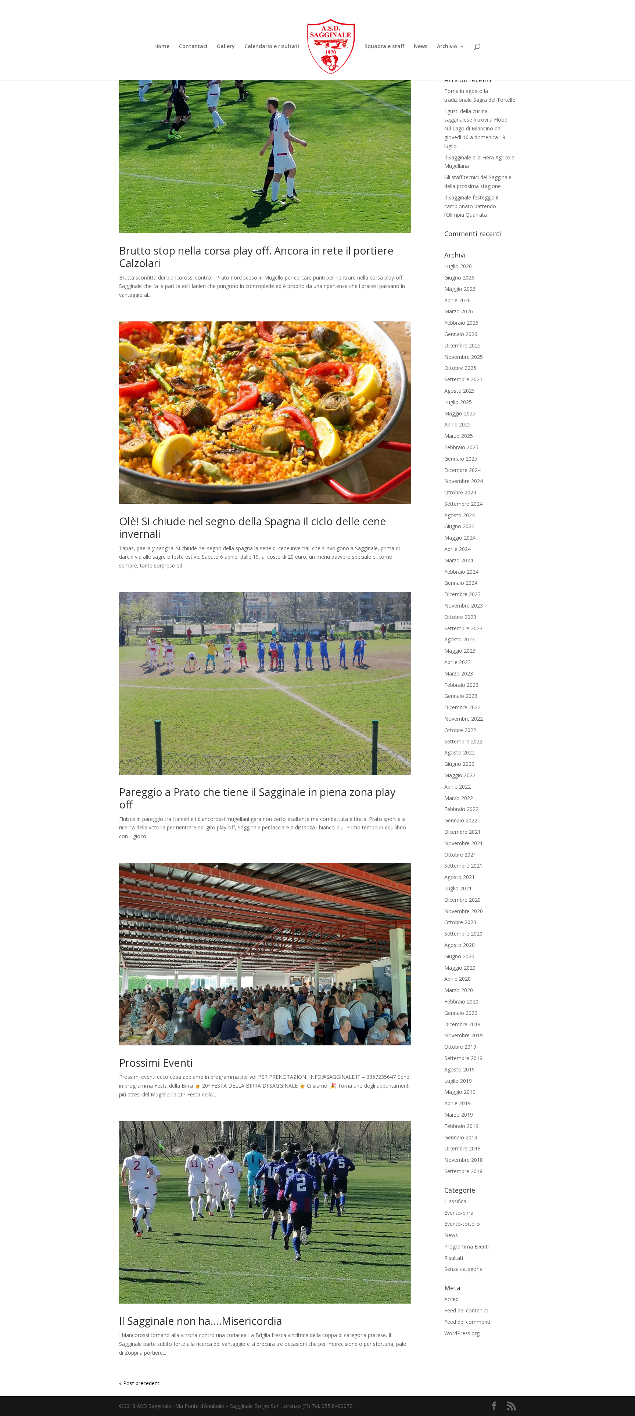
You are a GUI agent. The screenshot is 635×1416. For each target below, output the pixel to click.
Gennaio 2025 (460, 458)
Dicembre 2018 (462, 1148)
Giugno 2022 (459, 763)
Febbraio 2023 (461, 684)
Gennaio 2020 (460, 1012)
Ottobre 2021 (460, 854)
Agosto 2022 (459, 752)
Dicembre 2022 (462, 707)
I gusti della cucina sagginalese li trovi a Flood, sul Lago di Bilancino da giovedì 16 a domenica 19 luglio (476, 128)
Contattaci (193, 47)
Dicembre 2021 (462, 831)
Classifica (455, 1201)
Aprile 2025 (457, 424)
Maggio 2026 (460, 288)
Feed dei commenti (467, 1321)
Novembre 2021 (463, 843)
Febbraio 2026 (461, 322)
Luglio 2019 (458, 1080)
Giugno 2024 (459, 526)
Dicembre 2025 (462, 345)
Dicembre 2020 (462, 899)
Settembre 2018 (463, 1171)
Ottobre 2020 (460, 922)
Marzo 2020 (458, 990)
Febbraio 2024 (461, 571)
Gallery (226, 47)
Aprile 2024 (457, 548)
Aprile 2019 (457, 1103)
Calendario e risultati (271, 47)
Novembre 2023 (463, 605)
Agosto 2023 (459, 639)
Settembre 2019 (463, 1058)
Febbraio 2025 (461, 447)
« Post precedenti (140, 1383)
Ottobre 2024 (460, 492)
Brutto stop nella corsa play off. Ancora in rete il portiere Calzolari (256, 256)
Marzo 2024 (458, 560)
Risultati (453, 1257)
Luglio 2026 (458, 266)
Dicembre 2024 (462, 469)
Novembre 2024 (463, 481)
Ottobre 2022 (460, 730)
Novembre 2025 (463, 356)
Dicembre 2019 (462, 1024)
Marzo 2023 (458, 673)
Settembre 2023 (463, 628)
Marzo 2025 (458, 435)
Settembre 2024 (463, 503)
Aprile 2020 (457, 978)
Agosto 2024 (459, 515)
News (420, 47)
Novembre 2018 (463, 1159)
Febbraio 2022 (461, 809)
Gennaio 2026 (460, 334)
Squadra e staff (384, 47)
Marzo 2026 (458, 311)
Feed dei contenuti (466, 1310)
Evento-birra (458, 1212)
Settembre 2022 (463, 741)
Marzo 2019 (458, 1114)
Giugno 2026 (459, 277)
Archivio (447, 47)
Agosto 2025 (459, 390)
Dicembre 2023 (462, 594)
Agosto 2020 (459, 944)
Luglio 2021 (458, 888)
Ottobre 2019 (460, 1046)
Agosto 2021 (459, 876)
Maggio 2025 (460, 413)
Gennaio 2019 (460, 1137)
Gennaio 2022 (460, 820)
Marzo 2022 (458, 798)
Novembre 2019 (463, 1035)
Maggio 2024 (460, 537)
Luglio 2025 (458, 402)
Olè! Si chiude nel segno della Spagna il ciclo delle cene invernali (252, 527)
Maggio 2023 (460, 650)
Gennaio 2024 (460, 582)
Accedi (452, 1299)
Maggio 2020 (460, 967)
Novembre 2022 (463, 718)
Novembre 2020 (463, 911)
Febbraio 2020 (461, 1001)
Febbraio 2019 (461, 1126)
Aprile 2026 (457, 300)
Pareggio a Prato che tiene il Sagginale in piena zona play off (257, 798)
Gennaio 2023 (460, 695)
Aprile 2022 (457, 786)
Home (161, 47)
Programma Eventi (466, 1246)
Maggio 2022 (460, 775)
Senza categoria (463, 1268)
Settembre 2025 (463, 379)
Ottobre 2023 (460, 616)
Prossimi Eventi (156, 1062)
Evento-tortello (462, 1223)
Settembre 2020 (463, 933)
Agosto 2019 (459, 1069)
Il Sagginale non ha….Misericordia (200, 1321)
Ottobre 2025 (460, 367)
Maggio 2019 (460, 1091)
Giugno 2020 (459, 956)
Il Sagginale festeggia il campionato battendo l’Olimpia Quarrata (471, 206)
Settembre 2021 (463, 865)
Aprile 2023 (457, 662)
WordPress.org (462, 1333)
